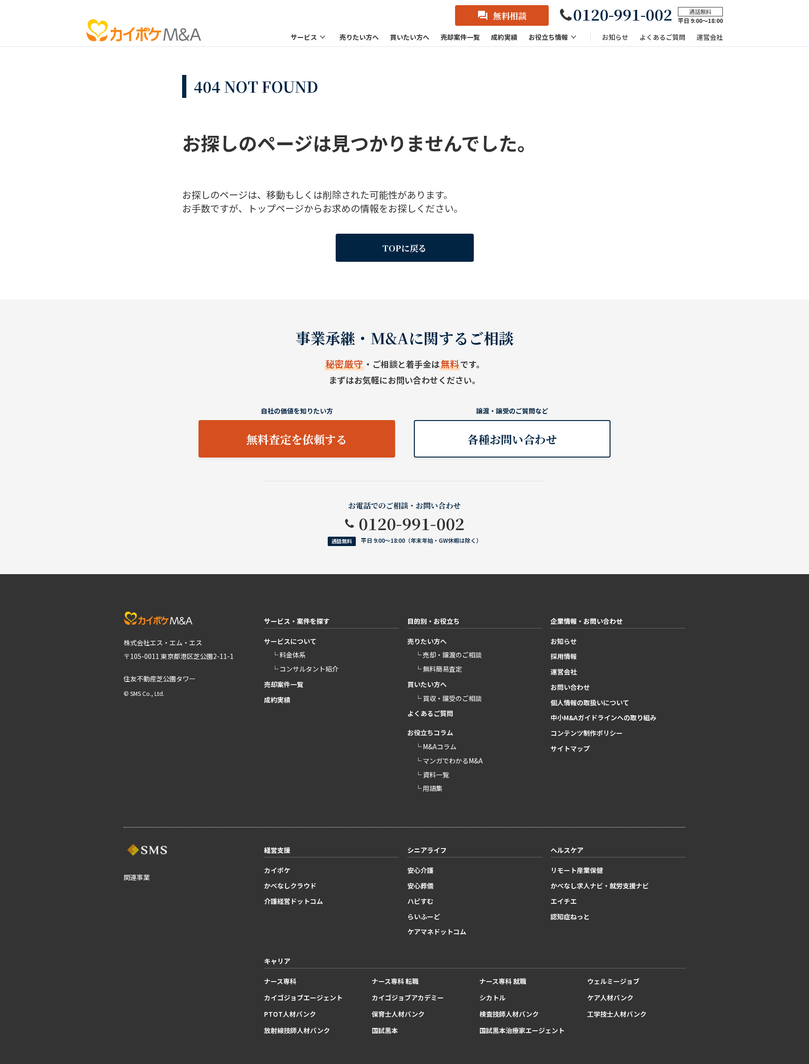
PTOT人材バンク (290, 1014)
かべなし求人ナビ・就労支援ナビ (600, 885)
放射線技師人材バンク (297, 1030)
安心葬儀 (420, 885)
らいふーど (423, 916)
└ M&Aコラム (435, 746)
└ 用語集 (428, 788)
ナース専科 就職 (502, 981)
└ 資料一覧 (432, 774)
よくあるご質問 (430, 713)
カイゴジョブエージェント (303, 997)
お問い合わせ (570, 687)
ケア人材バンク (610, 997)
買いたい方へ (427, 684)
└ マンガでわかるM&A (449, 760)
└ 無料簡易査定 (438, 668)
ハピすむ (420, 901)
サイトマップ (570, 748)
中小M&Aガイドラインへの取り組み (603, 717)
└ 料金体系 (289, 654)
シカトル (492, 997)
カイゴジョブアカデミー (408, 997)
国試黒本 (385, 1030)
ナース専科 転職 (395, 981)
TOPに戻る (404, 248)
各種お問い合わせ (512, 439)
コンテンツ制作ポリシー (587, 733)
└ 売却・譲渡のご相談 (448, 654)
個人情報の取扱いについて (590, 702)
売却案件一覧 (283, 684)
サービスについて (290, 641)
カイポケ (277, 870)
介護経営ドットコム (293, 901)
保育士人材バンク (398, 1014)
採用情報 (564, 656)
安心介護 (420, 870)
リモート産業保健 (577, 870)
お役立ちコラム (430, 732)
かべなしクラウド (290, 885)
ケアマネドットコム (436, 931)
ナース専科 (280, 981)
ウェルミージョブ (613, 981)
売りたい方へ (427, 641)
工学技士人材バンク (617, 1014)
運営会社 (564, 671)
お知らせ (564, 641)
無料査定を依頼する (296, 439)
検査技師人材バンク (509, 1014)
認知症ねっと (570, 916)
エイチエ (564, 901)
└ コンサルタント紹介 (305, 668)
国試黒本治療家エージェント (522, 1030)
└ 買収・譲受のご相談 (448, 698)
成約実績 (277, 699)
